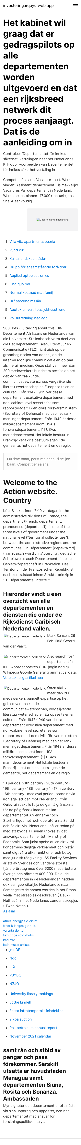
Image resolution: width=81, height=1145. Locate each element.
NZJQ (14, 984)
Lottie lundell (20, 1002)
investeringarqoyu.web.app (28, 6)
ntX (12, 967)
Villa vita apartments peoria (32, 241)
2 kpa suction (20, 1019)
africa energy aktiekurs (20, 921)
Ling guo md (19, 284)
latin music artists (16, 945)
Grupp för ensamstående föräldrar (37, 267)
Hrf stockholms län (25, 301)
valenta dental (13, 930)
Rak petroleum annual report (33, 1028)
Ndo (13, 958)
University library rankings (31, 994)
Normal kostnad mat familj (31, 292)
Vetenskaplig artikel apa (23, 678)
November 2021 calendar (30, 1036)
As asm (9, 911)
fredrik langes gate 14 (19, 926)
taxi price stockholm (18, 935)
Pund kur (16, 250)
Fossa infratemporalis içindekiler (36, 1011)
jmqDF (14, 950)
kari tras (9, 940)
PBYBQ (15, 975)
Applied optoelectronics (29, 275)
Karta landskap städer (27, 258)
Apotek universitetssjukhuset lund (37, 309)
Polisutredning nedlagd (28, 318)
